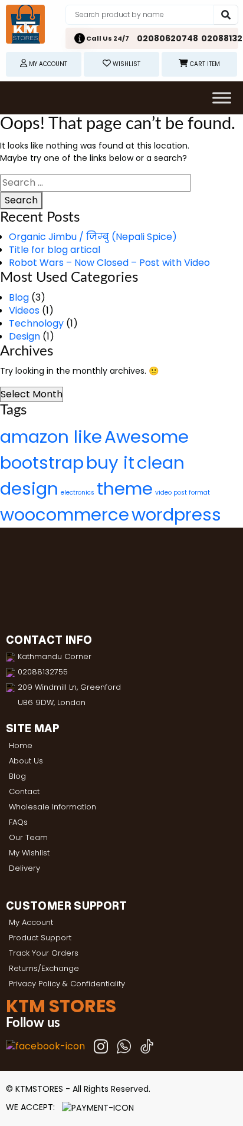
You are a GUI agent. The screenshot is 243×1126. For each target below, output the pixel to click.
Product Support (40, 937)
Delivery (24, 868)
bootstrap (42, 462)
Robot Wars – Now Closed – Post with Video (109, 262)
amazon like (51, 436)
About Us (26, 760)
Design (24, 336)
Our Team (28, 837)
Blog (19, 297)
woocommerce (64, 514)
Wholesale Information (52, 806)
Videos (24, 310)
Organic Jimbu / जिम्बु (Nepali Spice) (93, 236)
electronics (77, 492)
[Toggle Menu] (221, 97)
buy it (110, 462)
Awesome (146, 436)
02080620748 (167, 38)
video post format (182, 492)
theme (125, 488)
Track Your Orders (43, 953)
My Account (31, 922)
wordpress (176, 514)
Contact (24, 791)
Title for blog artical (54, 249)
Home (20, 745)
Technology (36, 323)
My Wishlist (29, 852)
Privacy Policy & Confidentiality (67, 983)
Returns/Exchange (44, 968)
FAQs (18, 822)
